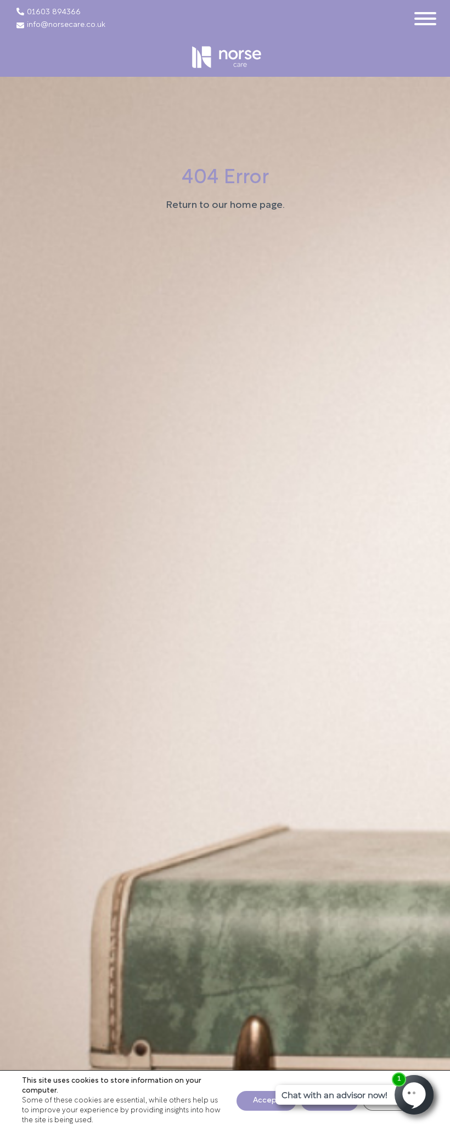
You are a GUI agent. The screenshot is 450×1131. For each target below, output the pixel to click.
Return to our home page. (225, 206)
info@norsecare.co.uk (66, 25)
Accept (266, 1100)
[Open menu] (425, 18)
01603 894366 (54, 12)
